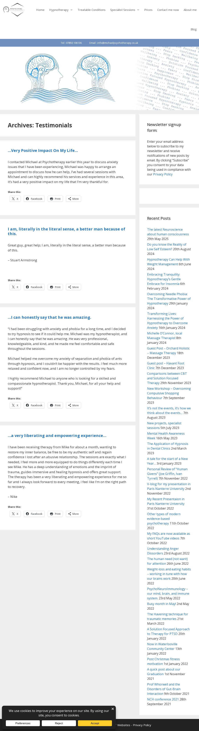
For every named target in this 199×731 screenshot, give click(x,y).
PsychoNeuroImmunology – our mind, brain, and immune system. (168, 593)
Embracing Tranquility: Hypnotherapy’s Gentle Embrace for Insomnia (164, 279)
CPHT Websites (119, 725)
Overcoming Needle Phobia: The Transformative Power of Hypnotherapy (169, 299)
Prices (148, 10)
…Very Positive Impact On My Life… (43, 150)
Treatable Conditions (92, 10)
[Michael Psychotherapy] (14, 9)
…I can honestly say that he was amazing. (49, 317)
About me (190, 10)
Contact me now (168, 10)
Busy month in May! (161, 604)
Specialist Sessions (122, 10)
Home (40, 10)
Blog (194, 29)
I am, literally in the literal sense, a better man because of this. (66, 231)
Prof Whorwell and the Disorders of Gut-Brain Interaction (164, 689)
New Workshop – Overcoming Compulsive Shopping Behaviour (169, 393)
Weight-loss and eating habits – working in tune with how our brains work (169, 574)
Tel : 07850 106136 (71, 43)
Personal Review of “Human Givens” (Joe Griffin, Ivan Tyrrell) (167, 474)
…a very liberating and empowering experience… (57, 435)
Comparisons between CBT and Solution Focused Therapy (167, 378)
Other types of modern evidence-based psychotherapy (164, 518)
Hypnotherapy (59, 10)
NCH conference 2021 (163, 699)
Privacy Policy (163, 174)
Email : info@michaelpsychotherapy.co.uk (113, 43)
